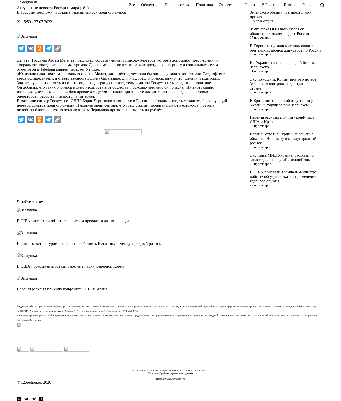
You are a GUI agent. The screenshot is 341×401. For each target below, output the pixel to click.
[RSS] (41, 399)
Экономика (228, 5)
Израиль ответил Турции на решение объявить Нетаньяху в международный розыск (283, 138)
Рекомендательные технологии (170, 379)
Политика (204, 5)
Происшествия (177, 5)
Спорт (250, 5)
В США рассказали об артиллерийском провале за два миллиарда (73, 221)
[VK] (26, 399)
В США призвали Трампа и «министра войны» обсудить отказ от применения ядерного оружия (283, 176)
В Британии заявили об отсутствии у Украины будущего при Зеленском (281, 102)
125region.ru (27, 2)
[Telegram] (34, 399)
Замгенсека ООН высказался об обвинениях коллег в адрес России (279, 31)
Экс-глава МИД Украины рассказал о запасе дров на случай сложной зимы (282, 157)
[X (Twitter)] (19, 399)
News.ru (92, 69)
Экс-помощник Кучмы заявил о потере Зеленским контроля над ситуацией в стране (283, 83)
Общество (149, 5)
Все (132, 5)
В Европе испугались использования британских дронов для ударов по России (285, 48)
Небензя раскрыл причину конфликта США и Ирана (62, 289)
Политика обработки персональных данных (170, 373)
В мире (290, 5)
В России (270, 5)
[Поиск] (322, 5)
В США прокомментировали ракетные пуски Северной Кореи (70, 266)
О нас (307, 5)
